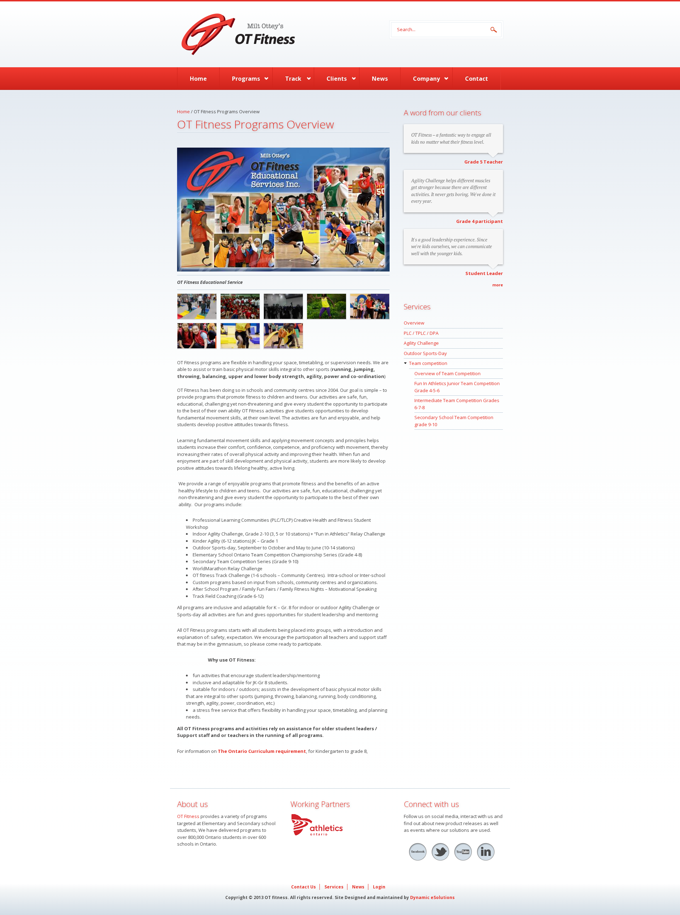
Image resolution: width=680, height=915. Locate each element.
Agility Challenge (421, 343)
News (380, 78)
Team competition (428, 363)
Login (379, 887)
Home (198, 78)
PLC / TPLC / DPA (421, 333)
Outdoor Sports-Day (425, 353)
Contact (476, 78)
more (497, 284)
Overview (414, 323)
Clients (337, 78)
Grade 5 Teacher (483, 162)
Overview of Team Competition (447, 373)
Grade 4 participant (479, 221)
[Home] (276, 34)
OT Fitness (188, 816)
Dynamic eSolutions (432, 897)
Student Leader (484, 273)
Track (293, 78)
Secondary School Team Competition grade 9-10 (453, 421)
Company (426, 78)
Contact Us (303, 887)
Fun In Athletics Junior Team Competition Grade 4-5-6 (457, 387)
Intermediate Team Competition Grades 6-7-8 (456, 404)
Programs (246, 78)
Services (334, 887)
